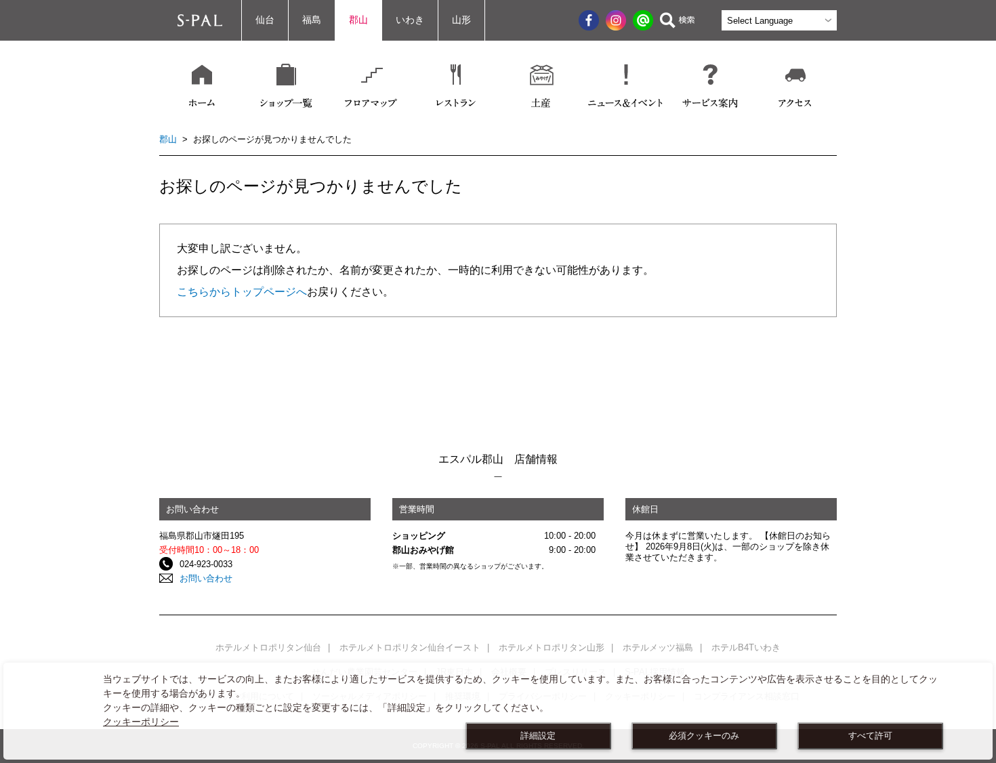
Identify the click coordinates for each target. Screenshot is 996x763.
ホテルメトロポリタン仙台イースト (409, 647)
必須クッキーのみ (704, 736)
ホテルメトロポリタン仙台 (268, 647)
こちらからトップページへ (242, 291)
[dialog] (498, 711)
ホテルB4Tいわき (746, 647)
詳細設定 (538, 736)
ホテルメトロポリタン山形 (551, 647)
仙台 (264, 20)
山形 (461, 20)
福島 (311, 20)
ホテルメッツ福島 (658, 647)
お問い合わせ (206, 578)
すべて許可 (870, 736)
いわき (410, 20)
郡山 (358, 20)
